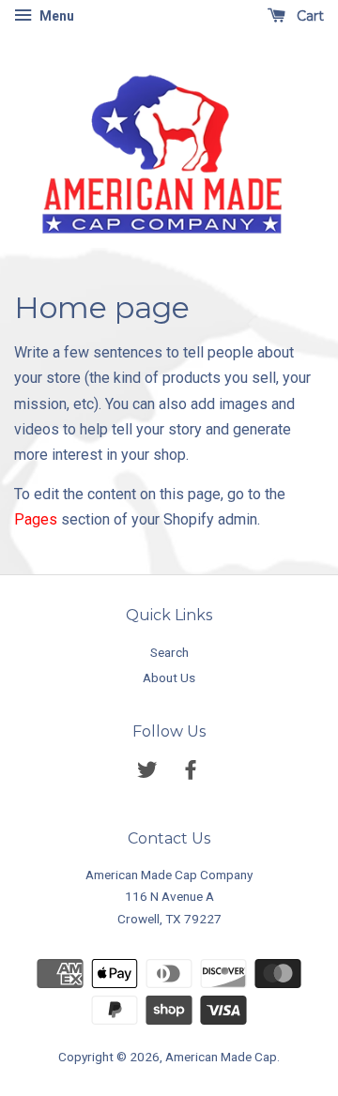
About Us (169, 677)
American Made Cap (221, 1056)
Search (169, 652)
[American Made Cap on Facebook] (190, 773)
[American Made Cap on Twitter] (147, 773)
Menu (55, 15)
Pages (35, 519)
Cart (308, 16)
